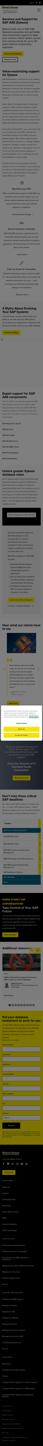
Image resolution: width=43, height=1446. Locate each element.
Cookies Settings (21, 723)
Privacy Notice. (33, 717)
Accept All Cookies (21, 735)
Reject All (21, 729)
